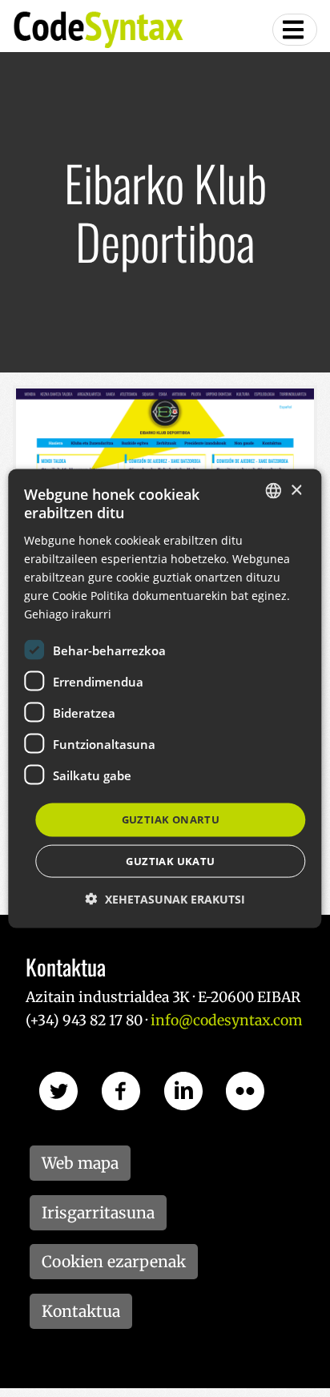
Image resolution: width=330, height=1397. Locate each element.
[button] (165, 898)
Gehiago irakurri (67, 614)
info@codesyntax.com (226, 1020)
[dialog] (164, 698)
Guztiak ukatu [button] (170, 860)
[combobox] (274, 491)
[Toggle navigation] (294, 30)
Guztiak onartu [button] (171, 819)
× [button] (296, 490)
